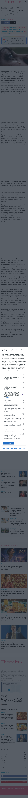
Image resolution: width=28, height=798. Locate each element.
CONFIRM (8, 443)
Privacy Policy (22, 448)
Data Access (14, 448)
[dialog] (14, 399)
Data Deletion (6, 448)
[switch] (23, 377)
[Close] (25, 350)
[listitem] (14, 374)
